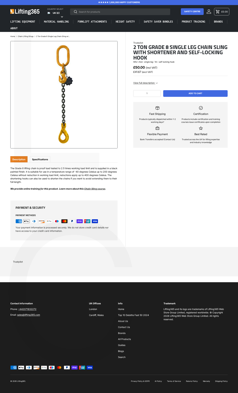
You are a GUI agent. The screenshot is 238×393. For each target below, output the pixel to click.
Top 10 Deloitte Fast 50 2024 (133, 315)
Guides (121, 345)
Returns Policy (192, 381)
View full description (144, 82)
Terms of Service (174, 381)
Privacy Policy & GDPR (140, 381)
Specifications (40, 159)
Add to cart (195, 93)
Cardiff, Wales (96, 315)
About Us (123, 321)
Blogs (121, 351)
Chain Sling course (94, 188)
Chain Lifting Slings (26, 36)
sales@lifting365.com (28, 314)
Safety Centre (192, 11)
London (93, 309)
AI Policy (158, 381)
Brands (121, 333)
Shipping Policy (221, 381)
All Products (124, 339)
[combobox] (120, 11)
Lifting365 (21, 381)
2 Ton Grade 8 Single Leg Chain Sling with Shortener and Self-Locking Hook (53, 36)
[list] (64, 94)
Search (121, 357)
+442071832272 (27, 309)
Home (12, 36)
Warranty (206, 381)
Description (18, 159)
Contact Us (124, 327)
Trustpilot (138, 42)
